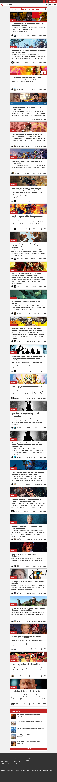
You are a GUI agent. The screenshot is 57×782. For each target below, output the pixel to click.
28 (43, 201)
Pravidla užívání (16, 761)
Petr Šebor (18, 428)
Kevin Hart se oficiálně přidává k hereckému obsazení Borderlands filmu (28, 609)
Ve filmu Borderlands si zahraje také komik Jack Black (27, 582)
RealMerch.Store (52, 1)
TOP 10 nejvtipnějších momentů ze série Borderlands (26, 108)
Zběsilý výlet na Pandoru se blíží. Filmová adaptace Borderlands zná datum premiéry (27, 329)
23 (43, 173)
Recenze (13, 74)
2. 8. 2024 (36, 146)
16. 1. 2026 (36, 35)
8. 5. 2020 (36, 649)
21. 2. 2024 (35, 258)
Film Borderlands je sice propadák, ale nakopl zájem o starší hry (28, 51)
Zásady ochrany (16, 759)
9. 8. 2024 (36, 89)
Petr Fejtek (16, 173)
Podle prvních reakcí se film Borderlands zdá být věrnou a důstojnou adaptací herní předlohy (28, 358)
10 (43, 286)
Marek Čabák (19, 35)
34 (43, 89)
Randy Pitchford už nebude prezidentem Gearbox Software (26, 387)
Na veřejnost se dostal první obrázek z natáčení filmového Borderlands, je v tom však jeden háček (26, 444)
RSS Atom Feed (5, 763)
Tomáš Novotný (17, 704)
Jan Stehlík (18, 201)
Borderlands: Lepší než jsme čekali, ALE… (27, 77)
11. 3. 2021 (35, 511)
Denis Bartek (19, 484)
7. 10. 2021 (35, 398)
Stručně (13, 496)
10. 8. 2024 (36, 119)
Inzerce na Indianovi (18, 766)
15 (43, 704)
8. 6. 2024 (36, 201)
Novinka (13, 47)
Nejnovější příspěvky (27, 759)
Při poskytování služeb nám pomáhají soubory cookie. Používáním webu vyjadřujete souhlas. (23, 772)
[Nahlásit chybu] (14, 776)
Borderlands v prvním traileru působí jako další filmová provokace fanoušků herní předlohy (27, 246)
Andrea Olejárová (20, 89)
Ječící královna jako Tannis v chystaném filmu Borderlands (26, 527)
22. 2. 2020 (36, 676)
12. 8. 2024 (35, 62)
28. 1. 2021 (35, 621)
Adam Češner (19, 539)
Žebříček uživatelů (29, 763)
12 (43, 62)
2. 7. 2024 (36, 313)
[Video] (28, 16)
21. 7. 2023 (36, 341)
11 (43, 35)
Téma (12, 20)
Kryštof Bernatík (17, 676)
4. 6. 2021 (36, 428)
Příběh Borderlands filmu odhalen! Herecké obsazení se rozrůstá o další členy (27, 473)
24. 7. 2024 (35, 229)
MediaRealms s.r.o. (5, 775)
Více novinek (28, 749)
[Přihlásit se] (55, 4)
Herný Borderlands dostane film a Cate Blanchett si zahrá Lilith (26, 637)
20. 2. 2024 (36, 286)
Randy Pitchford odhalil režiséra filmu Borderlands (25, 665)
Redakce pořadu (5, 761)
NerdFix (3, 766)
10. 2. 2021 (35, 539)
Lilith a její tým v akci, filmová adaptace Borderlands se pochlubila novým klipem (26, 189)
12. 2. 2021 (36, 593)
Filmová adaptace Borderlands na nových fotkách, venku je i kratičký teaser (26, 274)
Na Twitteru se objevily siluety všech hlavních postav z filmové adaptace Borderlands (25, 415)
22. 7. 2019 (35, 704)
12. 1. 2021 (36, 566)
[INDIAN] (6, 4)
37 (43, 258)
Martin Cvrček (19, 258)
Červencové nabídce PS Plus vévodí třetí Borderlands (26, 162)
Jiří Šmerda (18, 593)
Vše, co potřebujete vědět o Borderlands (26, 134)
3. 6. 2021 (35, 457)
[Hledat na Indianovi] (47, 4)
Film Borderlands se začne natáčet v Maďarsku (25, 555)
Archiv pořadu (4, 759)
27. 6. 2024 (35, 173)
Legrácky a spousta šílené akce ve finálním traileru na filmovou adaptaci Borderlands (27, 217)
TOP (12, 104)
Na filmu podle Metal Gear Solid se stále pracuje (26, 302)
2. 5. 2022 (36, 371)
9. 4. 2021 (36, 484)
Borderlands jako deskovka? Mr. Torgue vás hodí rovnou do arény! (27, 24)
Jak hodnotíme (16, 763)
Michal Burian (17, 62)
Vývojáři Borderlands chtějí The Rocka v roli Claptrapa (27, 692)
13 (43, 566)
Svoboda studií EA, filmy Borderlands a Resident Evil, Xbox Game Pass (26, 500)
